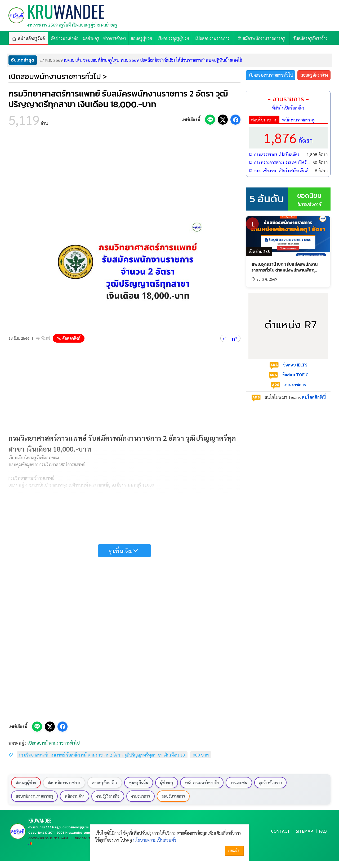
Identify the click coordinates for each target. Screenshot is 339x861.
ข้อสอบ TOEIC (295, 374)
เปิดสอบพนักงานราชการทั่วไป (53, 743)
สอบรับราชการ (264, 120)
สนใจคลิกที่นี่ (314, 397)
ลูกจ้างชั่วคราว (270, 782)
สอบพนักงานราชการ (64, 782)
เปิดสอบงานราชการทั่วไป (271, 75)
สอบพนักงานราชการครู (34, 796)
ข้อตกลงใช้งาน (86, 838)
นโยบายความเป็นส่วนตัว (154, 840)
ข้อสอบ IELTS (295, 365)
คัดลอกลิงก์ (71, 338)
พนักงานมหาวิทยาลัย (202, 782)
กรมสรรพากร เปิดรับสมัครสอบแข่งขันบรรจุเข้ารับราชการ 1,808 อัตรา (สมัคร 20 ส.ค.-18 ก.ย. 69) (279, 154)
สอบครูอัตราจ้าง (314, 75)
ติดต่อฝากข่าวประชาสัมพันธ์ (48, 838)
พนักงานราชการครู (298, 120)
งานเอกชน (238, 782)
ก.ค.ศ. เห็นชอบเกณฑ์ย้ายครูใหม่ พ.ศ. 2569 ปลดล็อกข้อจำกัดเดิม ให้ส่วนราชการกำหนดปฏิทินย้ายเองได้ (140, 60)
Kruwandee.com (77, 832)
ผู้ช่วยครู (166, 782)
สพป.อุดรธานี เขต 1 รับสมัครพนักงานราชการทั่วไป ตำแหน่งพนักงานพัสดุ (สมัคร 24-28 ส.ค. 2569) (284, 270)
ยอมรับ (234, 850)
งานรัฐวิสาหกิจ (107, 796)
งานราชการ (295, 384)
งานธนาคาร (140, 796)
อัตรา (288, 137)
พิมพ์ (45, 338)
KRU (39, 820)
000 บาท (201, 755)
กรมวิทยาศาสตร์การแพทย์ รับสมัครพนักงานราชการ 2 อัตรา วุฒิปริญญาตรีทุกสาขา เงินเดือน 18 (102, 755)
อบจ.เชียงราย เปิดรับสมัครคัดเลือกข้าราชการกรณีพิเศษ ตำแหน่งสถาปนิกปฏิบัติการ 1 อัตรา (283, 170)
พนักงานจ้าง (74, 796)
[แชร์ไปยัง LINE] (210, 120)
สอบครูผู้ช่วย (26, 782)
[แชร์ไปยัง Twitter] (223, 120)
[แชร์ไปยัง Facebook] (235, 120)
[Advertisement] (124, 175)
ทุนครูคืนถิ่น (138, 782)
